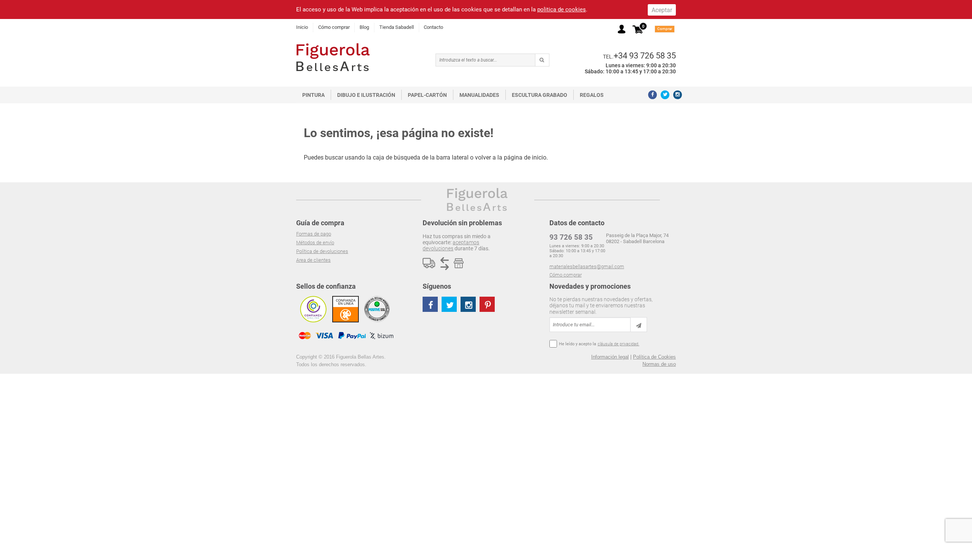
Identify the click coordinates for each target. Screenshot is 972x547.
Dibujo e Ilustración (366, 95)
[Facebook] (652, 94)
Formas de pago (313, 234)
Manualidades (479, 95)
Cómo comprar (334, 27)
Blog (364, 27)
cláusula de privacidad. (618, 343)
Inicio (302, 27)
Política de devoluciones (322, 251)
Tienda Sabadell (396, 27)
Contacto (433, 27)
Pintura (313, 95)
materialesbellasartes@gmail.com (586, 266)
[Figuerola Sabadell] (333, 57)
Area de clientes (313, 260)
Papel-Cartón (427, 95)
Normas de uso (659, 364)
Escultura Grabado (539, 95)
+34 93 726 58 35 (645, 55)
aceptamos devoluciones (451, 245)
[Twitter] (665, 94)
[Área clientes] (621, 29)
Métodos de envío (315, 242)
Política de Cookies (654, 357)
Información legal (610, 357)
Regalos (592, 95)
